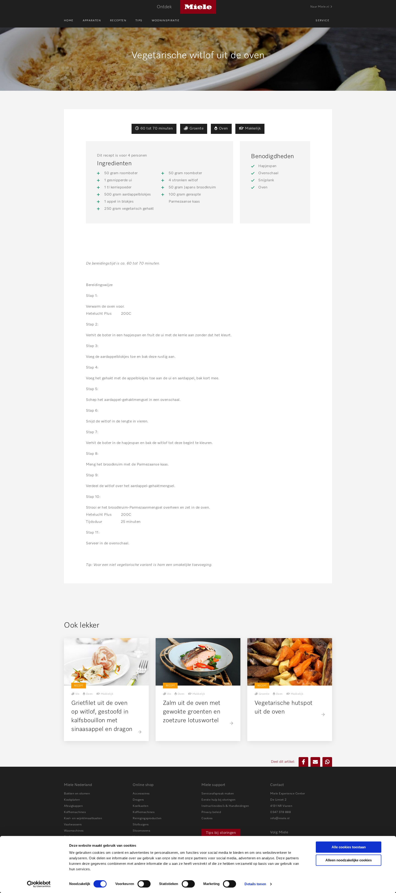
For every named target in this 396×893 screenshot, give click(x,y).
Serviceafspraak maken (217, 793)
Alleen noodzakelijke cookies (348, 860)
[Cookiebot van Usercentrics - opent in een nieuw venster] (39, 884)
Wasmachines (74, 830)
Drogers (138, 799)
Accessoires (141, 793)
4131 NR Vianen (281, 806)
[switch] (144, 883)
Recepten (118, 20)
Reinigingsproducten (147, 818)
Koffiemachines (75, 812)
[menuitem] (73, 21)
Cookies (207, 818)
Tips (139, 20)
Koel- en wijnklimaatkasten (83, 818)
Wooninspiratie (166, 20)
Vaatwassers (73, 824)
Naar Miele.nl (319, 6)
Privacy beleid (211, 812)
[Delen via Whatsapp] (327, 762)
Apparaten (92, 20)
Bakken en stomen (77, 793)
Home (69, 20)
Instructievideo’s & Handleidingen (225, 806)
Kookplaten (72, 799)
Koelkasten (140, 806)
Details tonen (255, 884)
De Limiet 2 (278, 799)
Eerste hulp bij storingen (218, 799)
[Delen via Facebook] (303, 762)
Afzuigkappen (73, 806)
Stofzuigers (141, 824)
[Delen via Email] (315, 762)
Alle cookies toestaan (349, 847)
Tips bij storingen (221, 833)
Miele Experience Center (287, 793)
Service (322, 20)
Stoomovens (141, 830)
